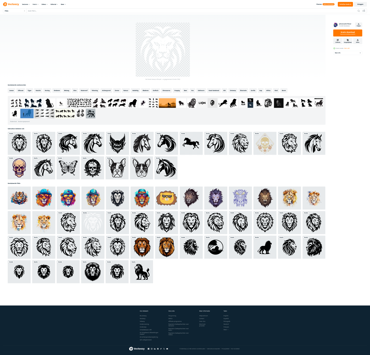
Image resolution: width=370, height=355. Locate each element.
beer (185, 90)
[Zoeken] (359, 11)
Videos (43, 4)
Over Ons (202, 321)
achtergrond (106, 90)
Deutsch (226, 324)
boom (284, 90)
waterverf (84, 90)
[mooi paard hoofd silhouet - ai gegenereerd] (68, 143)
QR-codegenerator (146, 340)
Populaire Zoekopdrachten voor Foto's (178, 329)
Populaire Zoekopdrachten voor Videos (178, 334)
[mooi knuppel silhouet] (117, 143)
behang (66, 90)
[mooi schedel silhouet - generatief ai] (19, 167)
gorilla (253, 90)
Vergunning (172, 316)
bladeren (146, 90)
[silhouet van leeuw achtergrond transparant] (191, 247)
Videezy (142, 321)
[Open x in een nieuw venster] (164, 349)
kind (276, 90)
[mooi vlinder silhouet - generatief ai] (68, 167)
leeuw (11, 90)
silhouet (20, 90)
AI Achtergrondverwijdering (149, 337)
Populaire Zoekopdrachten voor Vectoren (178, 325)
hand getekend (214, 90)
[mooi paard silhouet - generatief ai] (142, 143)
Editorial (53, 4)
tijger (29, 90)
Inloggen (360, 4)
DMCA (170, 318)
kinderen (57, 90)
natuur (125, 90)
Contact (201, 318)
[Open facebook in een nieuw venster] (148, 349)
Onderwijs (143, 327)
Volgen (359, 26)
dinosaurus (166, 90)
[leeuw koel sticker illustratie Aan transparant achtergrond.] (166, 198)
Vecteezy (142, 318)
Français (226, 327)
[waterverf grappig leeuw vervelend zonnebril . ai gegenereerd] (43, 198)
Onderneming (144, 324)
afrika (268, 90)
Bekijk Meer (91, 113)
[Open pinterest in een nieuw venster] (158, 349)
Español (226, 318)
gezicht (38, 90)
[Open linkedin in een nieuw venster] (155, 349)
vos (192, 90)
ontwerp (233, 90)
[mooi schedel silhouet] (264, 143)
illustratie (243, 90)
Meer (62, 4)
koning (47, 90)
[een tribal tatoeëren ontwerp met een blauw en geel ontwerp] (240, 198)
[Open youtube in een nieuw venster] (167, 349)
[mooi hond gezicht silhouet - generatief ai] (117, 167)
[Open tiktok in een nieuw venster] (161, 349)
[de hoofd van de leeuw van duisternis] (191, 198)
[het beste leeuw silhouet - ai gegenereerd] (19, 143)
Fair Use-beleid (235, 349)
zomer (117, 90)
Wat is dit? (347, 48)
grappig (177, 90)
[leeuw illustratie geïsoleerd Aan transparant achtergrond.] (142, 247)
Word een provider (202, 325)
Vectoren (25, 4)
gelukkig (135, 90)
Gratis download (347, 33)
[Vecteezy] (11, 4)
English (226, 316)
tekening (95, 90)
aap (260, 90)
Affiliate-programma (175, 321)
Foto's (35, 4)
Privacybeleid (225, 349)
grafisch (155, 90)
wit (224, 90)
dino (75, 90)
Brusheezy (143, 316)
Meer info (337, 53)
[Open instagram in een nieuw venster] (151, 349)
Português (227, 321)
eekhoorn (201, 90)
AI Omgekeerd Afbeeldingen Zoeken (149, 333)
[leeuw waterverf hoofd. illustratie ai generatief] (289, 198)
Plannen (319, 4)
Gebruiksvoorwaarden (213, 349)
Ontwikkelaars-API (146, 330)
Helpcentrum (203, 316)
